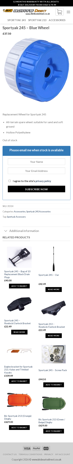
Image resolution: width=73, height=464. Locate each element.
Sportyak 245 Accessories (38, 211)
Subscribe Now (36, 189)
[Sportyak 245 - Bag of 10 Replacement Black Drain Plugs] (19, 257)
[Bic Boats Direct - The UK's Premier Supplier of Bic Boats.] (26, 12)
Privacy (48, 454)
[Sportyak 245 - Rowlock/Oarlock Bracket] (19, 304)
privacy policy (43, 181)
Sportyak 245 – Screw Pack (53, 370)
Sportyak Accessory (16, 216)
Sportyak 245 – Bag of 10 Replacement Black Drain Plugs (17, 274)
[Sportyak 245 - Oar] (53, 259)
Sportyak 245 (16, 20)
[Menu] (68, 12)
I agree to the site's (31, 181)
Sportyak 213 (37, 20)
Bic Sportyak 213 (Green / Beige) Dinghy (52, 421)
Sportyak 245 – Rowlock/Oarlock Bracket (17, 322)
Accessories (57, 20)
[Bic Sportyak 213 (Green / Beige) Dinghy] (53, 403)
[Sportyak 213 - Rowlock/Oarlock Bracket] (53, 308)
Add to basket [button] (19, 286)
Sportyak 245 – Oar (49, 275)
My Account (62, 454)
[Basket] (59, 12)
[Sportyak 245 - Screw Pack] (53, 354)
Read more (53, 289)
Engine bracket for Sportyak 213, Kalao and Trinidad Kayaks (18, 369)
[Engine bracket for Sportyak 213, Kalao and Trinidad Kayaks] (19, 350)
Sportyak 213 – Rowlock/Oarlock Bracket (52, 325)
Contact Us (10, 454)
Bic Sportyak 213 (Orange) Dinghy (17, 417)
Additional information (24, 231)
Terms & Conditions (30, 454)
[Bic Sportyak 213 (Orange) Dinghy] (19, 400)
